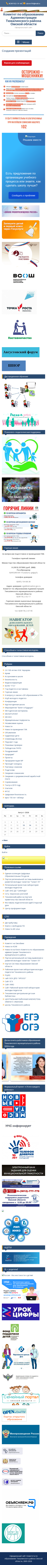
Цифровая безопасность (15, 794)
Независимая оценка (14, 723)
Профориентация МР (14, 760)
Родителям (10, 770)
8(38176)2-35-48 (15, 3)
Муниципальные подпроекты (17, 720)
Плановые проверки (13, 745)
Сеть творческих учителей (16, 894)
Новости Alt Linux (12, 929)
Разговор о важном (13, 767)
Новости (8, 726)
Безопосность (11, 679)
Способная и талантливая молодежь (18, 656)
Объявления (10, 732)
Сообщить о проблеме (23, 195)
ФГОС (7, 791)
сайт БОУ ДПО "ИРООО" (15, 978)
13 (24, 825)
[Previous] (7, 1066)
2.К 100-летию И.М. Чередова (17, 670)
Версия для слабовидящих (16, 63)
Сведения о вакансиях (14, 773)
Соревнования (11, 782)
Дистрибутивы (11, 923)
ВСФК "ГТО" (10, 686)
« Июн (5, 840)
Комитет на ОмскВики (14, 943)
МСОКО (8, 717)
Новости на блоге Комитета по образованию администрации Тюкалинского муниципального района (24, 952)
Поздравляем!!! (11, 751)
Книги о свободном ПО (15, 926)
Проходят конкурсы (13, 764)
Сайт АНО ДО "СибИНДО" (16, 891)
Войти (4, 852)
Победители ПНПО (13, 748)
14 (30, 825)
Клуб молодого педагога (15, 698)
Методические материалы (16, 711)
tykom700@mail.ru (33, 3)
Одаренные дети (12, 736)
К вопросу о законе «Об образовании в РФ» (24, 695)
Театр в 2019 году (12, 785)
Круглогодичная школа (15, 704)
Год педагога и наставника (16, 689)
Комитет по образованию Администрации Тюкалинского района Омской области (23, 19)
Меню (26, 42)
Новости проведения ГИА (16, 729)
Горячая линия (11, 692)
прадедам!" (9, 754)
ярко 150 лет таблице (14, 797)
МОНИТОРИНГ (11, 714)
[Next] (40, 1066)
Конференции (11, 701)
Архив (7, 673)
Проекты (9, 757)
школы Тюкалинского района (17, 1005)
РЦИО (7, 975)
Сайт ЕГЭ (9, 981)
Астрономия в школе (14, 676)
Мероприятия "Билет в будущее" (19, 707)
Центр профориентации (15, 908)
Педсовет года (11, 742)
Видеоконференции (13, 682)
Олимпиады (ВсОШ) (13, 739)
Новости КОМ (11, 946)
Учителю (9, 788)
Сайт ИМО (9, 984)
